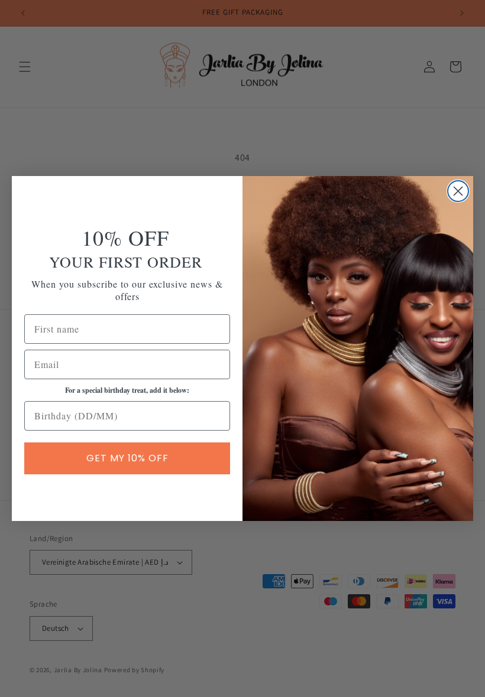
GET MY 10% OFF (127, 458)
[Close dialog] (458, 191)
